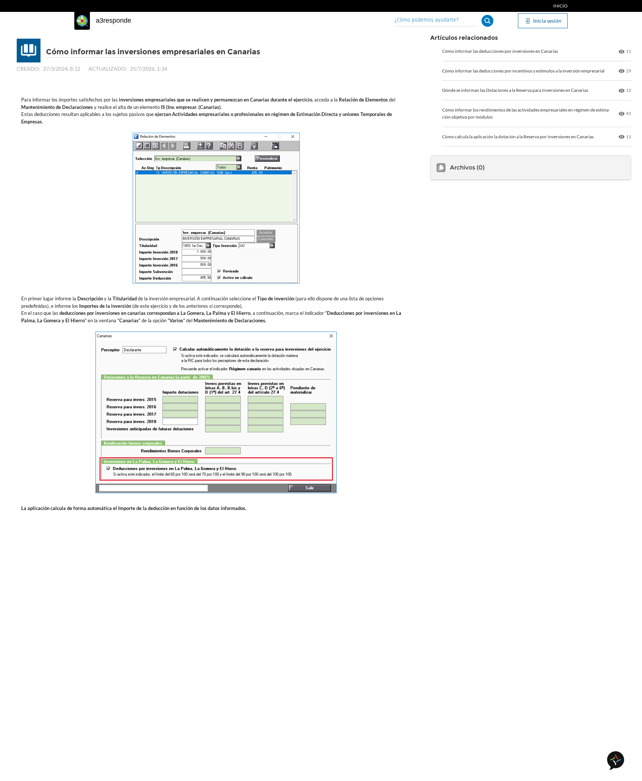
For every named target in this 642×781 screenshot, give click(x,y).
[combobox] (435, 20)
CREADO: (28, 68)
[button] (487, 21)
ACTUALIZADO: (107, 68)
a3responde (113, 20)
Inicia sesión (547, 20)
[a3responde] (82, 21)
